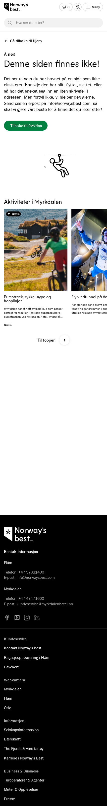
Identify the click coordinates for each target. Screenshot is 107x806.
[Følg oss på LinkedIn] (37, 618)
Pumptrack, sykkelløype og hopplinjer (27, 299)
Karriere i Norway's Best (24, 757)
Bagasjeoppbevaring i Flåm (26, 657)
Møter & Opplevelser (21, 789)
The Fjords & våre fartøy (24, 748)
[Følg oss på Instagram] (27, 618)
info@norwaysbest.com (69, 103)
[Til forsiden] (18, 7)
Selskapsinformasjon (21, 729)
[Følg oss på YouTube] (17, 618)
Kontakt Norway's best (22, 647)
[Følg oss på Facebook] (7, 618)
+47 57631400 (31, 572)
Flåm (8, 698)
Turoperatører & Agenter (24, 779)
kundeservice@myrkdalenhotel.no (44, 603)
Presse (9, 798)
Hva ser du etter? (30, 22)
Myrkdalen (13, 688)
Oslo (7, 707)
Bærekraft (12, 738)
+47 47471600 (31, 598)
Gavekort (11, 666)
